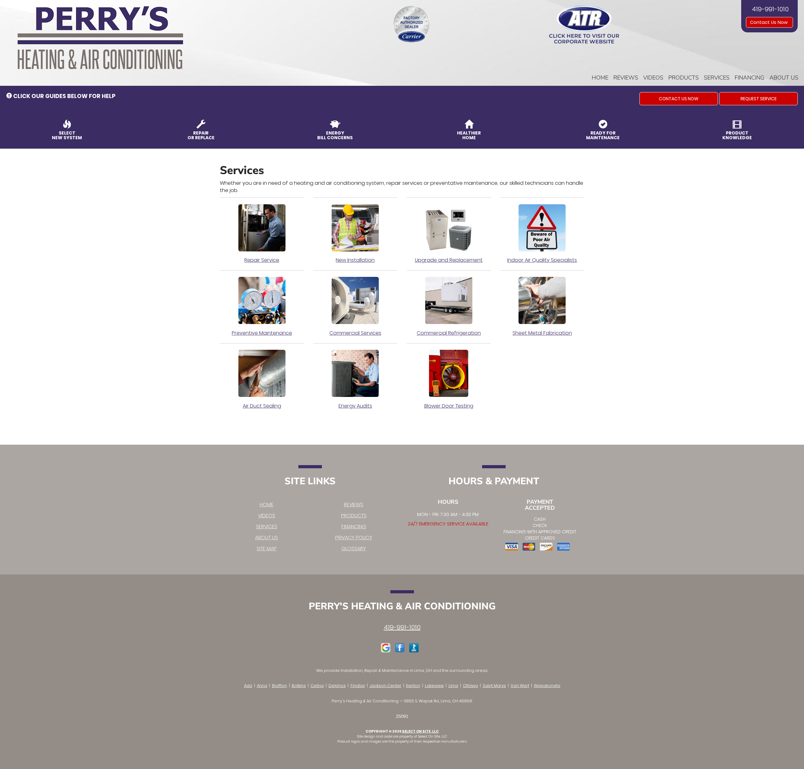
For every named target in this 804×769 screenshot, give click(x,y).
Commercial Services (355, 333)
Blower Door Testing (448, 405)
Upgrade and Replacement (449, 260)
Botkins (299, 686)
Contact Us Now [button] (769, 22)
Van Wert (520, 686)
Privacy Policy (353, 537)
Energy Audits (355, 405)
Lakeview (434, 686)
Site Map (267, 548)
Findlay (357, 686)
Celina (317, 686)
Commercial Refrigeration (449, 333)
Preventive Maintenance (262, 333)
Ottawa (470, 686)
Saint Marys (494, 686)
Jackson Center (385, 686)
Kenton (413, 686)
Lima (453, 686)
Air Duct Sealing (262, 405)
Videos (653, 77)
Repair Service (261, 260)
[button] (678, 98)
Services (717, 77)
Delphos (337, 686)
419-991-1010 (402, 627)
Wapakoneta (547, 686)
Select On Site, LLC (420, 731)
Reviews (625, 77)
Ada (248, 686)
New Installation (355, 260)
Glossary (353, 548)
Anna (262, 686)
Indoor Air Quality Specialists (542, 260)
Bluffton (279, 686)
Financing (749, 77)
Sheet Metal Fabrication (542, 333)
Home (600, 77)
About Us (783, 77)
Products (683, 77)
